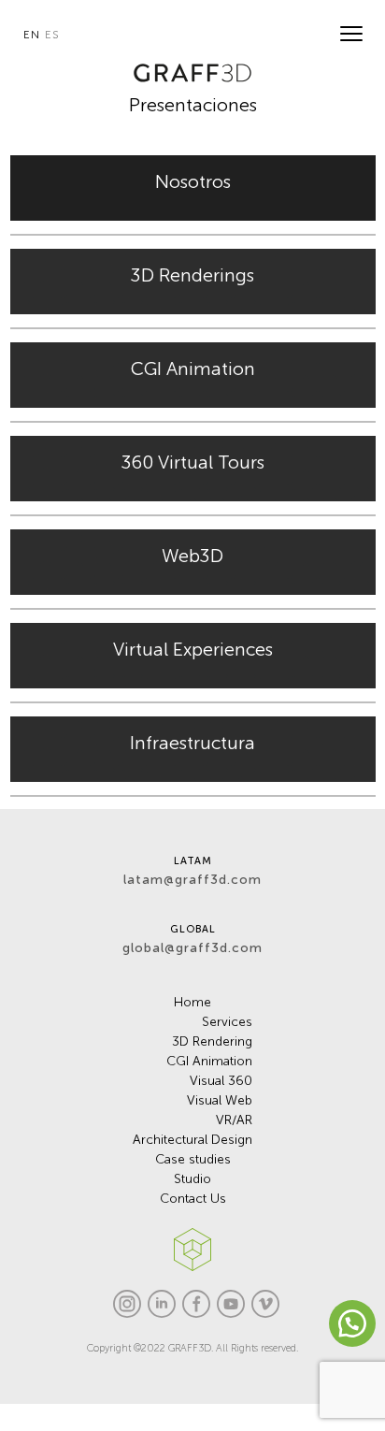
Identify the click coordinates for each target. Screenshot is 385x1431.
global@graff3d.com (192, 948)
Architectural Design (192, 1140)
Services (227, 1022)
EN (31, 34)
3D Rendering (212, 1041)
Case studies (193, 1159)
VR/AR (234, 1120)
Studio (192, 1179)
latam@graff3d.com (192, 880)
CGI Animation (209, 1061)
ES (52, 34)
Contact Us (193, 1199)
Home (192, 1002)
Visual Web (219, 1100)
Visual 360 (221, 1081)
